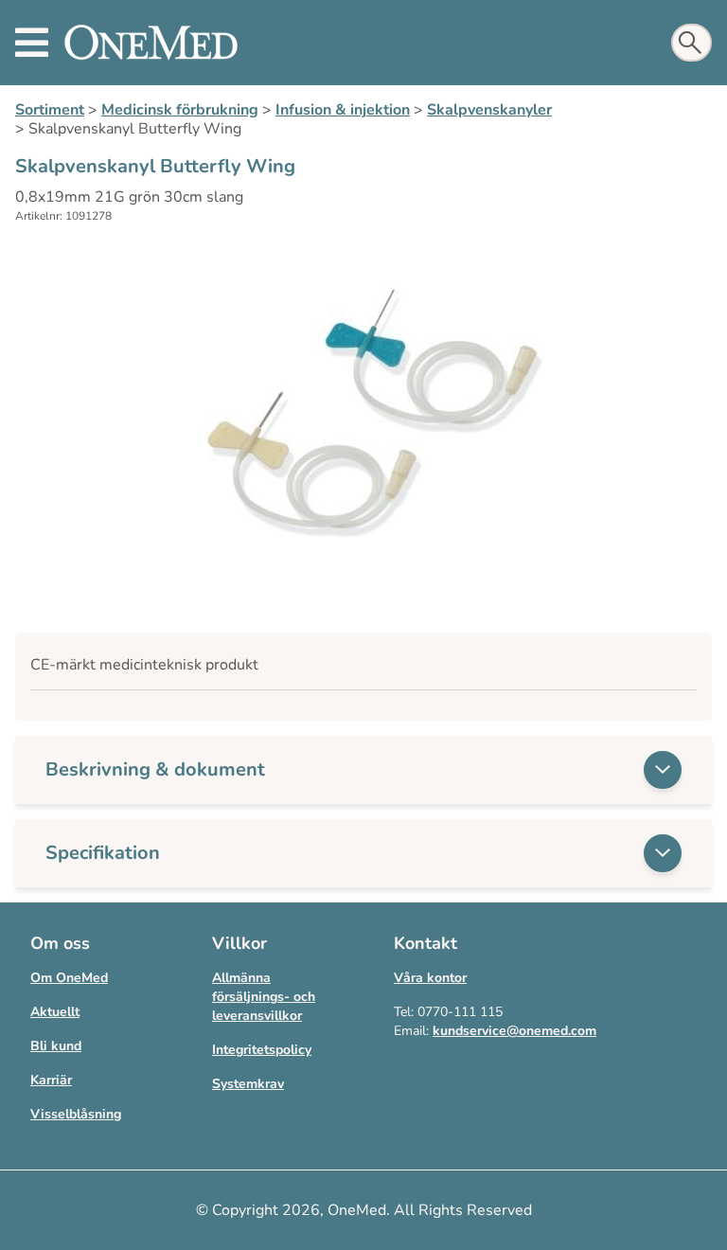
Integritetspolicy (261, 1050)
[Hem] (151, 43)
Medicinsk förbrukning (179, 109)
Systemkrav (248, 1084)
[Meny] (31, 43)
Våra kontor (430, 978)
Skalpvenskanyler (489, 109)
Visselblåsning (75, 1114)
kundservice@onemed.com (514, 1031)
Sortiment (49, 109)
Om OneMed (69, 978)
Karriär (51, 1080)
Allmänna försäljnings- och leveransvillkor (263, 997)
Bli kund (55, 1046)
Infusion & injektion (342, 109)
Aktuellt (55, 1012)
